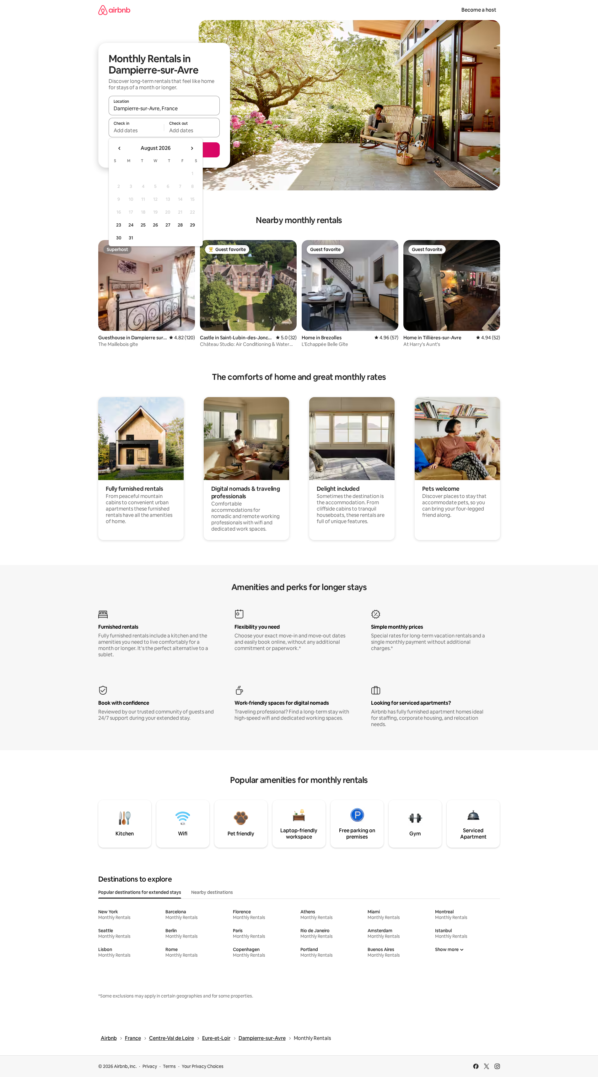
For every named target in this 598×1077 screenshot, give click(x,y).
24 (130, 225)
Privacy (150, 1066)
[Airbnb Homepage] (114, 10)
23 (118, 225)
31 (131, 238)
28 (180, 225)
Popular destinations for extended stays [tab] (139, 892)
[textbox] (136, 130)
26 (155, 225)
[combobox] (164, 108)
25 (143, 225)
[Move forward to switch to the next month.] (192, 148)
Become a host (478, 10)
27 (167, 225)
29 (192, 225)
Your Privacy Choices (203, 1066)
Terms (169, 1066)
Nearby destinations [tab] (212, 892)
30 (118, 238)
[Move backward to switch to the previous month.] (119, 148)
